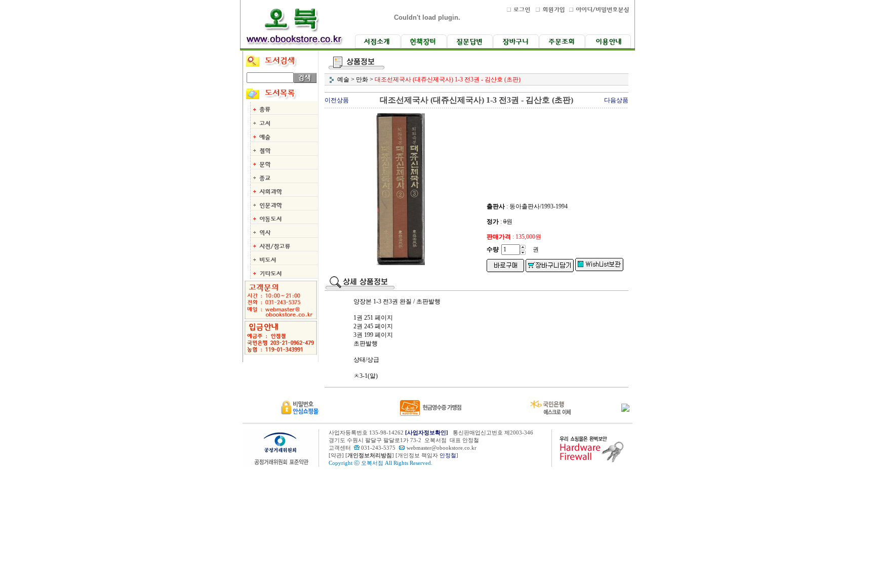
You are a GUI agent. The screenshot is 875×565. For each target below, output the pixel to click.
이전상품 (337, 100)
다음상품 (616, 100)
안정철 (448, 455)
